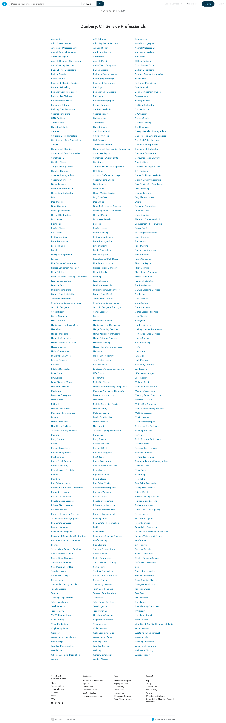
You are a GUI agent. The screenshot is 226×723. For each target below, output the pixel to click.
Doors (138, 202)
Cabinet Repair (100, 114)
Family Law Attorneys (145, 250)
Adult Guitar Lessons (61, 43)
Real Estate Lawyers (61, 523)
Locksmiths (98, 378)
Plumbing (55, 479)
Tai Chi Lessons (58, 589)
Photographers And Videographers (151, 461)
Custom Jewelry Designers (148, 180)
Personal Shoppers (102, 452)
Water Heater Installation (63, 637)
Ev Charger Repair (60, 237)
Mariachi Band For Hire (146, 386)
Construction (57, 158)
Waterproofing (142, 637)
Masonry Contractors (103, 395)
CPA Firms (98, 171)
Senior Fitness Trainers (62, 553)
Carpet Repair (100, 127)
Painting (55, 435)
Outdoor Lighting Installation (107, 430)
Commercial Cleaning (61, 149)
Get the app (88, 687)
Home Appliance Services (147, 334)
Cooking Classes (59, 162)
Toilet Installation (59, 602)
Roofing (54, 545)
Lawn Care (56, 373)
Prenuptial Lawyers (60, 492)
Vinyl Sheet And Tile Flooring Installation (154, 624)
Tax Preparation (142, 589)
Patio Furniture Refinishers (148, 439)
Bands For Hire (58, 78)
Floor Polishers (58, 272)
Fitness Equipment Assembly (65, 268)
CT (114, 11)
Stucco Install (57, 580)
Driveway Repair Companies (107, 210)
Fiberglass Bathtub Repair (105, 259)
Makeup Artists (142, 382)
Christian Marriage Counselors (66, 140)
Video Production (59, 624)
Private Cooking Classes (147, 496)
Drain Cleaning (58, 206)
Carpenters (98, 122)
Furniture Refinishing (61, 290)
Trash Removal (58, 606)
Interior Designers (60, 360)
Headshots (56, 329)
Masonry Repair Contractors (149, 395)
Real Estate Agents (144, 518)
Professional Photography (147, 509)
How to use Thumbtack (93, 681)
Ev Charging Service (103, 237)
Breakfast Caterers (60, 105)
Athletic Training (143, 61)
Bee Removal (141, 87)
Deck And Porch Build (62, 188)
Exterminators (100, 246)
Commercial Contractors (147, 149)
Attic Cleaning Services (62, 65)
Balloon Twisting (59, 74)
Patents (149, 693)
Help (147, 681)
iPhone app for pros (122, 696)
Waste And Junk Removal (147, 633)
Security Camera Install (104, 549)
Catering (55, 131)
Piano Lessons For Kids (62, 470)
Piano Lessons (142, 465)
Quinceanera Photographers (65, 518)
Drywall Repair (100, 215)
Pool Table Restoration (146, 483)
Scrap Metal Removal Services (66, 549)
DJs (53, 197)
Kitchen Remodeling (60, 369)
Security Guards (143, 549)
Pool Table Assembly (61, 483)
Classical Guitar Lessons (147, 140)
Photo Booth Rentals (61, 461)
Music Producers (59, 421)
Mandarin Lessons (60, 386)
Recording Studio (143, 523)
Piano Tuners (141, 470)
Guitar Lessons (100, 312)
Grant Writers (141, 303)
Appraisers (98, 56)
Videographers (100, 624)
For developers (57, 689)
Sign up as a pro (121, 684)
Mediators (98, 399)
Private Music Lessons (146, 501)
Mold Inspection (101, 413)
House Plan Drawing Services (107, 347)
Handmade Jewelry (102, 320)
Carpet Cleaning (143, 122)
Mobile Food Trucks (60, 408)
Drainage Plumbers (60, 210)
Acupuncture (141, 39)
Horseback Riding (101, 342)
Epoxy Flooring (142, 228)
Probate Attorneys (144, 505)
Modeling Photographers (63, 413)
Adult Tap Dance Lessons (105, 43)
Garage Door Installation (63, 294)
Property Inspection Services (65, 514)
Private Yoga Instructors (105, 505)
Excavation (140, 241)
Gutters (96, 316)
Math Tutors (57, 399)
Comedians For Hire (102, 144)
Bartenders (140, 78)
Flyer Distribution (143, 276)
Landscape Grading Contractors (108, 369)
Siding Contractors (102, 558)
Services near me (90, 690)
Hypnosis (97, 351)
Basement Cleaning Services (65, 83)
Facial (54, 250)
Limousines (56, 378)
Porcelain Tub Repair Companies (67, 487)
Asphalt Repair (100, 61)
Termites (55, 593)
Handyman (140, 320)
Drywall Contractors (61, 215)
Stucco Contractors (144, 575)
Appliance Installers (144, 52)
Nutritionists (99, 426)
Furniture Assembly (102, 285)
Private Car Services (61, 496)
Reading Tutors (100, 518)
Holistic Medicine (59, 334)
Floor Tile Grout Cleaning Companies (69, 276)
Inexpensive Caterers (103, 356)
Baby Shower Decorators (63, 70)
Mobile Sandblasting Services (149, 408)
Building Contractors (145, 105)
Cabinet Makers (143, 109)
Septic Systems (101, 553)
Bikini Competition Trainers (148, 92)
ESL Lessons (57, 232)
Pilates (54, 474)
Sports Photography (145, 571)
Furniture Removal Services (106, 290)
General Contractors (61, 298)
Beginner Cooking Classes (64, 92)
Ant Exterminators (102, 52)
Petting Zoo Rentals (144, 457)
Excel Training (58, 246)
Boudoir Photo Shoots (61, 100)
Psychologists (141, 514)
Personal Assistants (60, 448)
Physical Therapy (59, 465)
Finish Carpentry (143, 259)
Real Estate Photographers (106, 523)
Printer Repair (142, 492)
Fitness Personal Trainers (105, 268)
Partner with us (57, 686)
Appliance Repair (59, 56)
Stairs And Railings (60, 575)
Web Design (57, 641)
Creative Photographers (62, 175)
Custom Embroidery (60, 180)
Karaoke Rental (100, 364)
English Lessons (101, 228)
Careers (54, 692)
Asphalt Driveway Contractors (66, 61)
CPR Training (141, 171)
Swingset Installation (145, 584)
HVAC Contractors (60, 351)
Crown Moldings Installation (148, 175)
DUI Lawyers (57, 219)
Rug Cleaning (99, 545)
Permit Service (142, 443)
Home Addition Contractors (106, 334)
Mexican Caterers (143, 399)
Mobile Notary (100, 408)
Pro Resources (120, 690)
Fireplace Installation (103, 263)
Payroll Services (101, 443)
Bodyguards (98, 96)
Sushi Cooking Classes (146, 580)
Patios (54, 443)
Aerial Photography (144, 43)
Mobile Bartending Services (106, 404)
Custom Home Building (104, 180)
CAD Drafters (58, 118)
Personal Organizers (61, 452)
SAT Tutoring (141, 545)
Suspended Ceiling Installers (65, 584)
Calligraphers (99, 118)
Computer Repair (101, 153)
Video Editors (141, 619)
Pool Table (140, 479)
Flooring (97, 276)
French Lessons (100, 281)
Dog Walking (99, 202)
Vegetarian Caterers (103, 619)
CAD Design (141, 114)
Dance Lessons (58, 184)
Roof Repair (140, 540)
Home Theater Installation (63, 342)
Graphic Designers (60, 307)
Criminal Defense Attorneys (106, 175)
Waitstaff (55, 633)
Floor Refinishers (101, 272)
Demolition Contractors (62, 193)
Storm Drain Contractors (105, 575)
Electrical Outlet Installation (148, 219)
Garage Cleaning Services (147, 290)
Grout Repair (57, 312)
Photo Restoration (102, 461)
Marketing (56, 391)
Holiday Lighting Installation (148, 329)
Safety (148, 684)
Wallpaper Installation (103, 633)
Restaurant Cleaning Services (107, 536)
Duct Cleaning (142, 215)
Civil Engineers (100, 140)
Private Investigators (103, 501)
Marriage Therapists (61, 395)
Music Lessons (142, 417)
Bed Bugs (97, 87)
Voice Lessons (142, 628)
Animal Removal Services (63, 52)
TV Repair (140, 611)
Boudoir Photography (103, 100)
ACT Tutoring (99, 39)
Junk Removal (141, 360)
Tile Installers (141, 597)
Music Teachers (100, 421)
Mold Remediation (143, 413)
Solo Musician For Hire (62, 567)
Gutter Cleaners (59, 316)
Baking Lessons (100, 70)
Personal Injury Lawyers (146, 448)
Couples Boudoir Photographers (108, 166)
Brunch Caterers (101, 105)
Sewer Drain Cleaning (62, 558)
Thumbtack (106, 11)
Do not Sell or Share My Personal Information (160, 700)
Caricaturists (57, 122)
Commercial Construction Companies (111, 149)
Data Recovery (100, 184)
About (53, 683)
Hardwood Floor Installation (64, 325)
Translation (140, 602)
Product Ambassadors (104, 509)
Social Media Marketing (104, 562)
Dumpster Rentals (102, 219)
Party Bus (140, 435)
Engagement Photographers (148, 224)
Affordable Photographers (64, 48)
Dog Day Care (100, 197)
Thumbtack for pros (122, 681)
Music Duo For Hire (102, 417)
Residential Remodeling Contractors (68, 536)
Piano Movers (99, 470)
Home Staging (142, 338)
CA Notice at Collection (156, 696)
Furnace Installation (144, 281)
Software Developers (145, 562)
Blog (53, 698)
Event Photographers (103, 241)
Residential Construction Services (151, 531)
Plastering (140, 474)
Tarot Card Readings (103, 589)
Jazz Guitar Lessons (102, 360)
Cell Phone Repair (102, 131)
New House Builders (61, 426)
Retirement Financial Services (65, 540)
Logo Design (141, 378)
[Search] (100, 4)
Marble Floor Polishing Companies (110, 386)
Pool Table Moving (102, 483)
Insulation (139, 356)
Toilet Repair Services (103, 602)
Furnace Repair (58, 285)
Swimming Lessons (102, 584)
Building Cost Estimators (63, 109)
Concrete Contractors (145, 153)
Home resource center (92, 696)
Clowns (54, 144)
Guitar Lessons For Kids (146, 312)
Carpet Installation (60, 127)
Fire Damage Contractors (63, 263)
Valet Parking (57, 619)
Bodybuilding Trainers (61, 96)
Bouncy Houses (142, 100)
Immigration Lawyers (61, 356)
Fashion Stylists (100, 254)
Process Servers (59, 509)
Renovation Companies (62, 531)
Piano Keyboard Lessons (105, 465)
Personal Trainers (143, 452)
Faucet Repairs (142, 254)
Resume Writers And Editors (148, 536)
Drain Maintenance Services (107, 206)
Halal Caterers (58, 320)
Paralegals (98, 435)
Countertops (99, 162)
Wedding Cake (100, 641)
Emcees (97, 224)
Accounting (56, 39)
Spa (137, 567)
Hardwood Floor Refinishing (106, 325)
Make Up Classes (101, 382)
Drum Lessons (142, 210)
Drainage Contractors (145, 206)
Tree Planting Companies (147, 606)
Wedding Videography (145, 646)
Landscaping (141, 369)
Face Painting (141, 246)
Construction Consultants (105, 158)
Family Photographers (61, 254)
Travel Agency (100, 606)
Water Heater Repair (103, 637)
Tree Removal (57, 611)
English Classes (58, 228)
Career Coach (142, 118)
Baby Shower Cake (144, 65)
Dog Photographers (144, 197)
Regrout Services (59, 527)
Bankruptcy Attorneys (103, 78)
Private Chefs (100, 496)
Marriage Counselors (145, 391)
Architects (140, 56)
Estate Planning (100, 232)
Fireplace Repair (143, 263)
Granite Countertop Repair (106, 303)
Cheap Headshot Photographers (150, 131)
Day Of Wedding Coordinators (149, 184)
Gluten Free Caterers (103, 298)
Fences (54, 259)
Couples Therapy (59, 171)
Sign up (86, 684)
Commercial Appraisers (146, 144)
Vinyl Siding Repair (60, 628)
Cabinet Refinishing (60, 114)
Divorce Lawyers (143, 193)
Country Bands (142, 162)
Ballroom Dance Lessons (105, 74)
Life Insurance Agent (145, 373)
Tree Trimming (100, 611)
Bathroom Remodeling (145, 83)
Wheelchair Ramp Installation (65, 655)
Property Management (104, 514)
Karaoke (55, 364)
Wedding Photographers (63, 646)
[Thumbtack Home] (4, 4)
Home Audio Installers (61, 338)
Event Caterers (142, 237)
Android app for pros (123, 699)
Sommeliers (99, 567)
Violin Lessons (100, 628)
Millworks (56, 404)
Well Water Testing (144, 650)
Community (119, 687)
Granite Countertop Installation (66, 303)
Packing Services (143, 430)
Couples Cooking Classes (147, 166)
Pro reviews (119, 693)
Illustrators (140, 351)
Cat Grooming (142, 127)
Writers (54, 659)
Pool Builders (99, 479)
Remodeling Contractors (147, 527)
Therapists (98, 597)
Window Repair (142, 655)
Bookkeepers (141, 96)
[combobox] (45, 3)
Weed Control (57, 650)
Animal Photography (145, 48)
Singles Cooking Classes (147, 558)
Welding (97, 650)
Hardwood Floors (143, 325)
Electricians (57, 224)
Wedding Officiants (144, 641)
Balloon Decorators (144, 70)
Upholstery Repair (143, 615)
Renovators (98, 531)
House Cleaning (58, 347)
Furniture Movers (143, 285)
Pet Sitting (98, 457)
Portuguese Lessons (145, 487)
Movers (54, 417)
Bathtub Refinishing (60, 87)
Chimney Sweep (101, 136)
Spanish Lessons (59, 571)
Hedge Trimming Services (105, 329)
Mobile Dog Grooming (145, 404)
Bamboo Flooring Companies (149, 74)
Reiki (95, 527)
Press (53, 695)
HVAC (138, 347)
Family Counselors (102, 250)
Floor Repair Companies (146, 272)
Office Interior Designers (147, 426)
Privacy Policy (151, 690)
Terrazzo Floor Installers (104, 593)
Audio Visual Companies (105, 65)
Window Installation (102, 655)
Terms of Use (151, 687)
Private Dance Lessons (62, 501)
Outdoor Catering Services (64, 430)
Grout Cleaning (142, 307)
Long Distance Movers (62, 382)
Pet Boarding (57, 457)
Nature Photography (145, 421)
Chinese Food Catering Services (150, 136)
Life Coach (98, 373)
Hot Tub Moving (142, 342)
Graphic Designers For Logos (107, 307)
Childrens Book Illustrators (64, 136)
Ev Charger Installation (146, 232)
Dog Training (57, 202)
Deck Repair (99, 188)
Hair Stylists (141, 316)
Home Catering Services (105, 338)
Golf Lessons (141, 298)
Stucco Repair (100, 580)
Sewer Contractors (144, 553)
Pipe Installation (101, 474)
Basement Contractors (104, 83)
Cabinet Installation (102, 109)
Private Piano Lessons (62, 505)
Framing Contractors (61, 281)
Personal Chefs (100, 448)
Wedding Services (102, 646)
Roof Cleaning (100, 540)
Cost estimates (89, 693)
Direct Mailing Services (104, 193)
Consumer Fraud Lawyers (147, 158)
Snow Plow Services (61, 562)
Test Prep (139, 593)
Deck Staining (142, 188)
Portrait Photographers (104, 487)
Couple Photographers (62, 166)
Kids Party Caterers (144, 364)
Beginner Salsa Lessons (104, 92)
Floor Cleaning (142, 268)
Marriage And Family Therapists (108, 391)
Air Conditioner (100, 48)
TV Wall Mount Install (61, 615)
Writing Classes (100, 659)
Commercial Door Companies (65, 153)
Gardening (140, 294)
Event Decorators (59, 241)
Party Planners (100, 439)
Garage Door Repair (103, 294)
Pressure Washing (102, 492)
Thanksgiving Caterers (62, 597)
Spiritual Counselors (103, 571)
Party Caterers (58, 439)
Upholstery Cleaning (103, 615)
